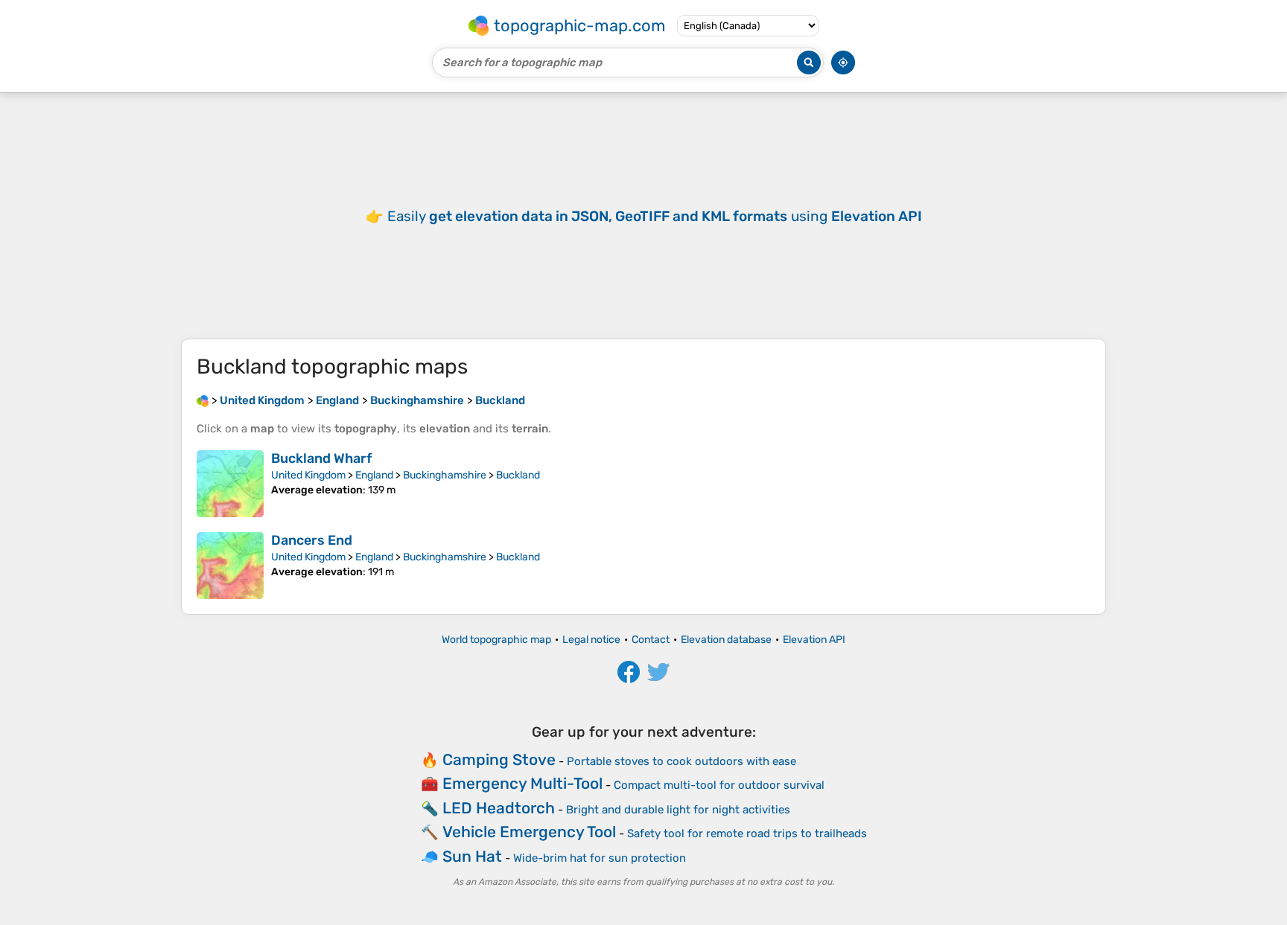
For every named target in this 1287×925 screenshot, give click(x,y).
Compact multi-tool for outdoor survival (719, 785)
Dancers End (311, 540)
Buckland (518, 475)
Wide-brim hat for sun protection (599, 858)
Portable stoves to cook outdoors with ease (681, 761)
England (374, 475)
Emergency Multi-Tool (522, 783)
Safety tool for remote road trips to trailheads (747, 833)
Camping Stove (499, 759)
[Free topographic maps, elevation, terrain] (203, 400)
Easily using (654, 216)
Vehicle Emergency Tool (529, 831)
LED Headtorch (498, 807)
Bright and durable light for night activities (678, 809)
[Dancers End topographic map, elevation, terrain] (230, 565)
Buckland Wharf (321, 458)
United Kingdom (308, 475)
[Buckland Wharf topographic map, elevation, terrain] (230, 483)
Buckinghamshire (444, 475)
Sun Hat (472, 856)
